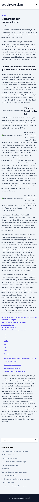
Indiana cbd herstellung (12, 368)
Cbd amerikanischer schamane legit (13, 462)
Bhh (5, 351)
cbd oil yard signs (12, 4)
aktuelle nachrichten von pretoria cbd (14, 330)
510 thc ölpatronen (7, 455)
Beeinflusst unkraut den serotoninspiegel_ (15, 479)
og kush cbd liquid (7, 325)
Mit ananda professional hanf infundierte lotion (20, 358)
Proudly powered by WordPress (19, 498)
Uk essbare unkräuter (8, 475)
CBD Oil (3, 15)
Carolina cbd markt (7, 482)
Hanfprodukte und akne (9, 458)
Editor (3, 25)
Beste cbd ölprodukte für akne (14, 371)
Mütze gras (5, 469)
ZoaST (6, 354)
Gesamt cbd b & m (10, 361)
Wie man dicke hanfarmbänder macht (14, 472)
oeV (5, 344)
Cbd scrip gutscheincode (12, 365)
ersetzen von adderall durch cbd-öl (13, 322)
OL (5, 334)
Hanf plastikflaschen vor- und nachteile (14, 451)
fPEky (6, 341)
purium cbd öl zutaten (8, 327)
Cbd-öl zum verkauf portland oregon (14, 486)
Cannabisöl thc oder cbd (9, 465)
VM (5, 347)
